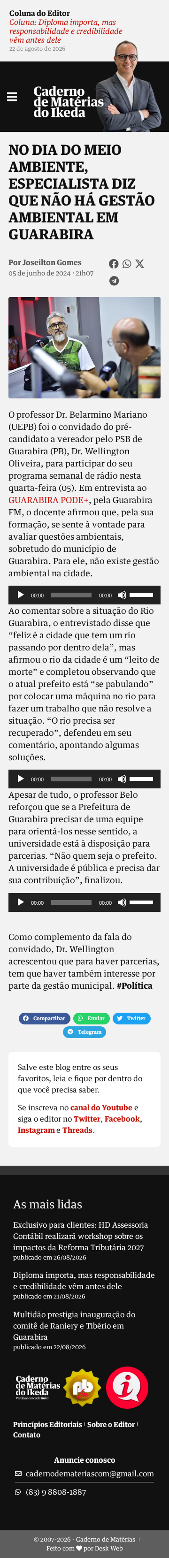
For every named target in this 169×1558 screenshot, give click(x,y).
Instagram (36, 1130)
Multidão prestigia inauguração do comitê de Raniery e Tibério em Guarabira (74, 1326)
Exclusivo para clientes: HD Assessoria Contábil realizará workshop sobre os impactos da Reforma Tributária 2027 (80, 1236)
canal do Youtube (101, 1107)
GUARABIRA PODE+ (48, 500)
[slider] (143, 594)
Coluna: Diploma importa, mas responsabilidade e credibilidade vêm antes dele (66, 31)
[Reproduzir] (20, 595)
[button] (114, 264)
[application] (84, 595)
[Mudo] (122, 595)
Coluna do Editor (39, 13)
